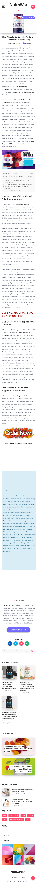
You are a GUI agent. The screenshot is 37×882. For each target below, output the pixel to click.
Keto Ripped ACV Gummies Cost (18, 613)
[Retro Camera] (18, 849)
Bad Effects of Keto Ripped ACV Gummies (18, 184)
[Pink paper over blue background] (7, 849)
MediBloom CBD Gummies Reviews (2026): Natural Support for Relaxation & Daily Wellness (27, 686)
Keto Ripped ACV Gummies (20, 605)
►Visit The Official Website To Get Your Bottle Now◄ (17, 181)
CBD (23, 815)
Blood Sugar (14, 815)
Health (18, 601)
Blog (4, 815)
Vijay (23, 877)
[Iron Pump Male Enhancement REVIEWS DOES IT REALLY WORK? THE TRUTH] (6, 802)
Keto (22, 601)
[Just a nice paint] (18, 860)
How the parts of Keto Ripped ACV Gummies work (19, 177)
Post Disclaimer (17, 190)
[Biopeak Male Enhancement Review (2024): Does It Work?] (6, 792)
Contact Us (5, 835)
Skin (27, 819)
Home (4, 831)
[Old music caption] (29, 849)
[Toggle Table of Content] (30, 173)
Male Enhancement (16, 819)
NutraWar (18, 5)
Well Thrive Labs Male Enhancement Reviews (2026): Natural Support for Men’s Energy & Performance (9, 716)
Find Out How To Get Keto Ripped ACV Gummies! (17, 187)
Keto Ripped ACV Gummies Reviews (21, 620)
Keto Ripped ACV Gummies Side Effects (18, 623)
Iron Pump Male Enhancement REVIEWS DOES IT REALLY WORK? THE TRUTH (22, 801)
